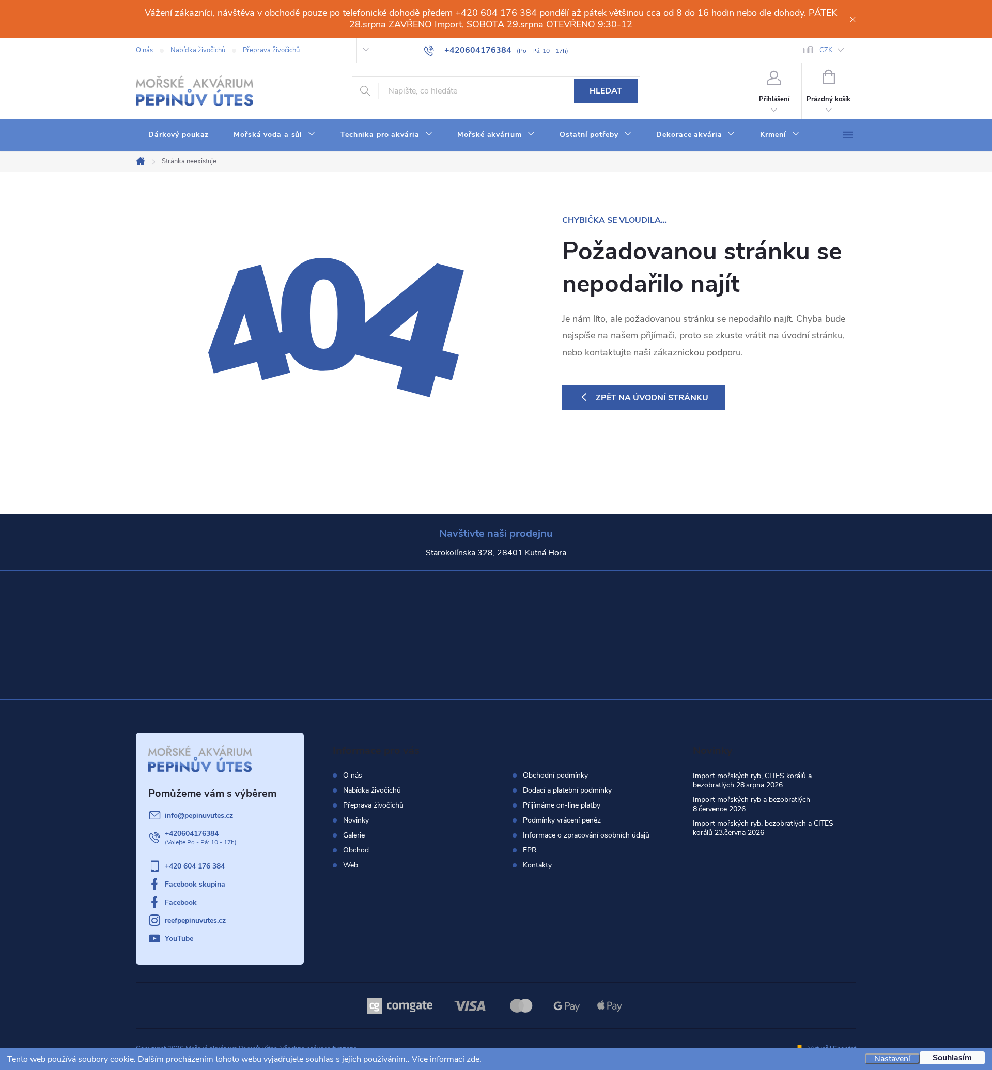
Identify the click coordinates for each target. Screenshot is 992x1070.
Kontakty (537, 865)
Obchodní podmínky (555, 775)
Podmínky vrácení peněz (562, 820)
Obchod (356, 850)
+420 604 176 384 (195, 866)
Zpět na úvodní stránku (652, 398)
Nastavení (892, 1058)
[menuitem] (178, 135)
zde (473, 1059)
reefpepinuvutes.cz (195, 920)
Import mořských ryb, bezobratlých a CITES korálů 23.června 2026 (763, 828)
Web (350, 865)
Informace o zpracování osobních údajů (586, 835)
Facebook (181, 902)
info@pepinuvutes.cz (199, 815)
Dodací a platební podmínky (567, 790)
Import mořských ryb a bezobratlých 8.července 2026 (751, 804)
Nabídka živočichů (198, 50)
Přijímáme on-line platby (561, 805)
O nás (144, 50)
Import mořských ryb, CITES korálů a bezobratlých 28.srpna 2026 (752, 780)
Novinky (356, 820)
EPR (530, 850)
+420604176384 (192, 834)
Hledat (606, 91)
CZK (825, 50)
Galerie (354, 835)
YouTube (179, 938)
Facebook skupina (195, 884)
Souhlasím (952, 1057)
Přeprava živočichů (271, 50)
